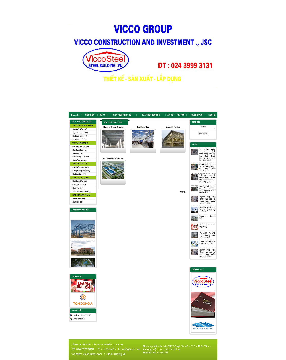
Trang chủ (75, 115)
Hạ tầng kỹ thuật (79, 174)
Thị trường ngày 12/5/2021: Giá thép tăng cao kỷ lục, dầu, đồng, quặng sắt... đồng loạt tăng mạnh (207, 155)
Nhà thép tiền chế (79, 129)
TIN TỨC (180, 115)
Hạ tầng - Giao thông (80, 136)
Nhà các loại (77, 153)
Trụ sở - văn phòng (80, 133)
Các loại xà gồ (78, 188)
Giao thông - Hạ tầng (80, 157)
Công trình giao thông (81, 171)
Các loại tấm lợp (79, 185)
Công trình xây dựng (80, 167)
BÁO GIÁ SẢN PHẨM (81, 195)
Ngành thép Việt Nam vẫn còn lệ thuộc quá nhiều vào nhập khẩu (207, 200)
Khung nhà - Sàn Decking (113, 127)
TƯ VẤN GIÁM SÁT (80, 164)
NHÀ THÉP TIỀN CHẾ (122, 115)
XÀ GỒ (170, 115)
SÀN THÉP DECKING (151, 115)
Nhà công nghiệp (79, 160)
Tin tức (195, 144)
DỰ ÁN (102, 115)
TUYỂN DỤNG (196, 115)
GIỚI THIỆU (90, 115)
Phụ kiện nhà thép (79, 140)
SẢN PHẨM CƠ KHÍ (80, 178)
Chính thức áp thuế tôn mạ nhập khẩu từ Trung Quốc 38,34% (207, 168)
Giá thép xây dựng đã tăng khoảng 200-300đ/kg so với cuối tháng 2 (207, 189)
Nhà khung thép (78, 198)
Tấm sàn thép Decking (81, 191)
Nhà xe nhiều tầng (173, 127)
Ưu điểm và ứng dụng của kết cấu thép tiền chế (207, 235)
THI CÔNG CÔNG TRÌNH (82, 126)
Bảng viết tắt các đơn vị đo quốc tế (207, 243)
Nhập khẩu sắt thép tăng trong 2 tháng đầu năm (207, 210)
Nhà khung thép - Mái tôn (113, 158)
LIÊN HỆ (211, 115)
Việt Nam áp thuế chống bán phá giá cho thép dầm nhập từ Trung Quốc (207, 178)
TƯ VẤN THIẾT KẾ (80, 143)
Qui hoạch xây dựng (80, 147)
